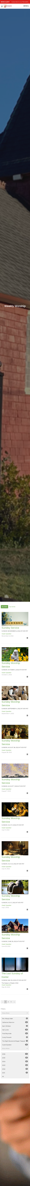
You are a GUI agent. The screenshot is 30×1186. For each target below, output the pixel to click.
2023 (14, 1065)
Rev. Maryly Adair (14, 1018)
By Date (4, 606)
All (3, 1076)
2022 (14, 1069)
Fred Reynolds (14, 1033)
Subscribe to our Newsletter (21, 2)
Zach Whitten (14, 1026)
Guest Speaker (14, 1045)
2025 (14, 1058)
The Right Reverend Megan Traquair (14, 1041)
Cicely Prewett (14, 1037)
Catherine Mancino (14, 1022)
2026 (14, 1054)
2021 (14, 1073)
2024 (14, 1061)
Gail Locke (14, 1030)
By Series (12, 606)
